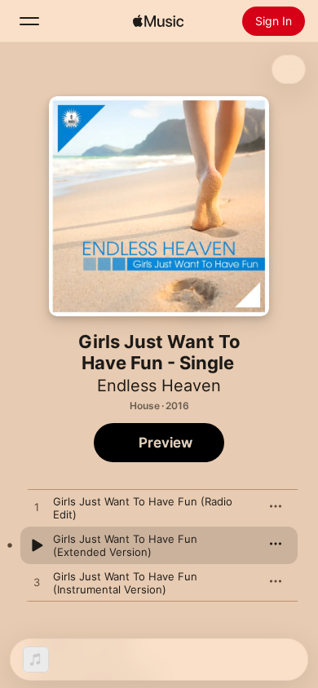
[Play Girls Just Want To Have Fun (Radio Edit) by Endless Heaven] (36, 508)
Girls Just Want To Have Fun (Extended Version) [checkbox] (125, 545)
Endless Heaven (159, 385)
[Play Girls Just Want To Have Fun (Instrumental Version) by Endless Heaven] (36, 583)
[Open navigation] (29, 21)
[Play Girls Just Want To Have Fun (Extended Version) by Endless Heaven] (36, 545)
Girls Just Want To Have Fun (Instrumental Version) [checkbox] (125, 583)
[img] (158, 21)
